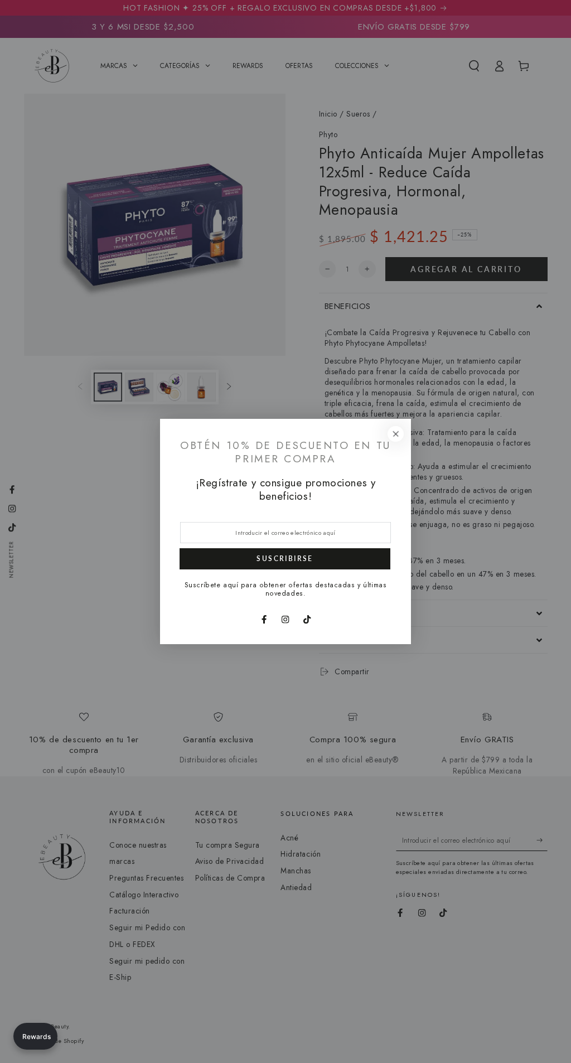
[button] (35, 1036)
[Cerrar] (395, 433)
